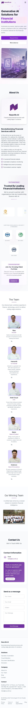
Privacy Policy (3, 703)
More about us (14, 42)
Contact (3, 677)
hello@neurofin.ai (13, 559)
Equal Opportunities (19, 703)
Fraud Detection (5, 658)
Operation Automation (7, 655)
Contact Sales (10, 579)
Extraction (4, 663)
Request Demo (14, 38)
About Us (4, 670)
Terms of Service (10, 703)
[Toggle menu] (25, 2)
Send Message (14, 626)
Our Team (4, 672)
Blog (2, 675)
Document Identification (8, 660)
